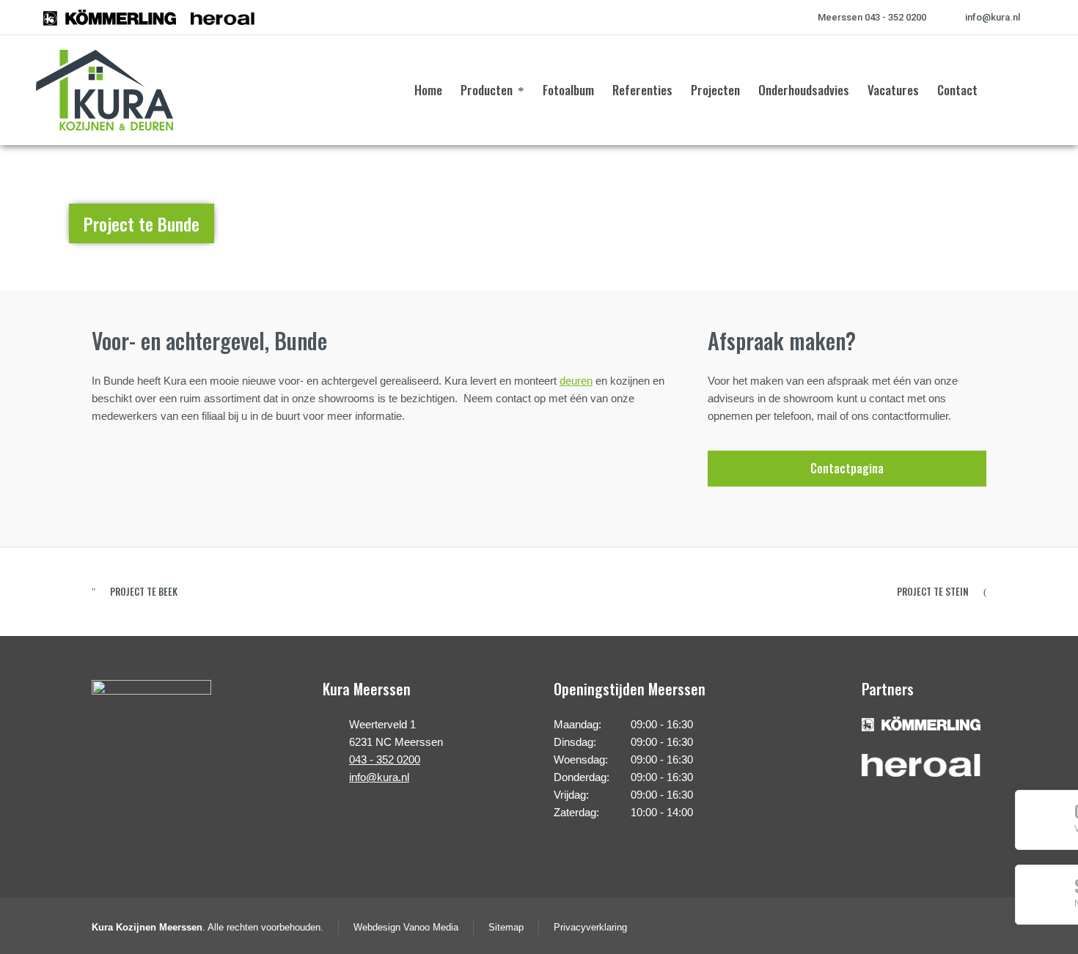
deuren (576, 380)
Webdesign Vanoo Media (405, 927)
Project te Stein (933, 591)
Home (950, 216)
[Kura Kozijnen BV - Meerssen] (104, 90)
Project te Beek (143, 591)
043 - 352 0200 (384, 759)
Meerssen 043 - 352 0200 (872, 17)
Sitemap (506, 927)
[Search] (1032, 90)
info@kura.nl (992, 17)
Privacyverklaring (590, 927)
